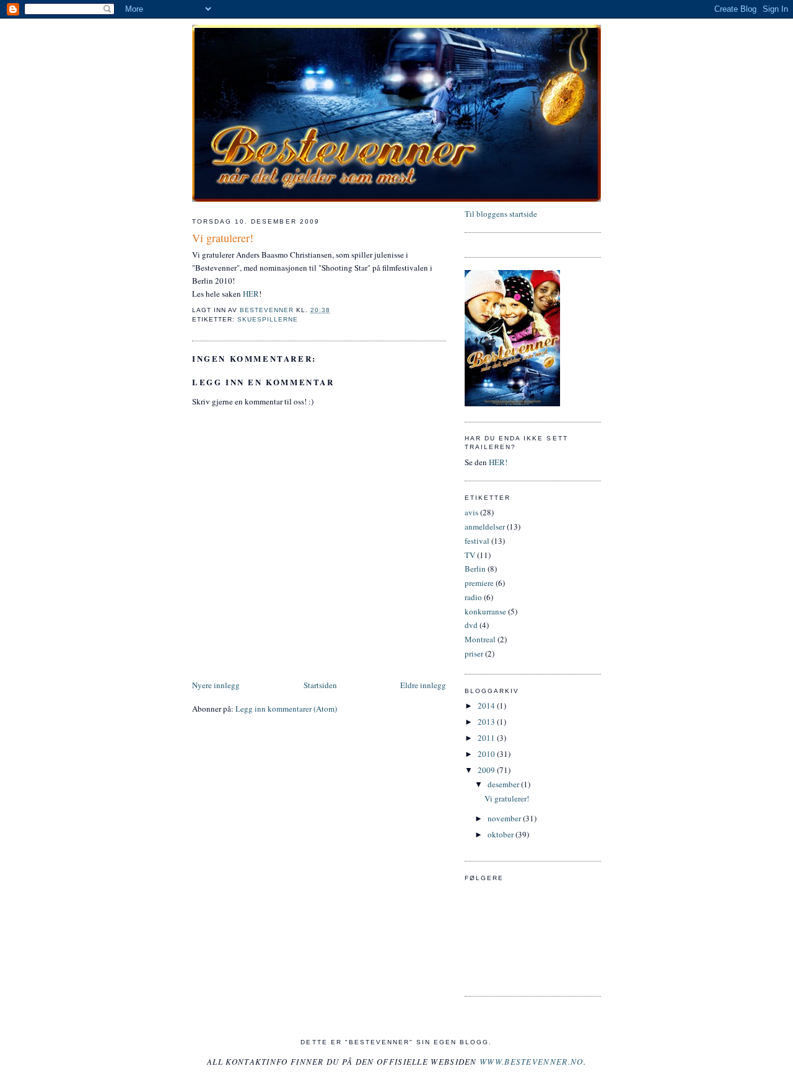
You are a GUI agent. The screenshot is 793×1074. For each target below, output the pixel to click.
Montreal (480, 639)
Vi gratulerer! (506, 798)
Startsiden (320, 685)
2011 (487, 737)
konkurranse (485, 611)
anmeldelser (485, 526)
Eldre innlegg (423, 685)
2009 (487, 769)
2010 (487, 753)
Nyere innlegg (216, 685)
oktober (501, 834)
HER (251, 293)
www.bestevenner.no (531, 1061)
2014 (487, 705)
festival (477, 540)
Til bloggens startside (501, 213)
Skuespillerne (267, 319)
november (505, 818)
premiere (479, 582)
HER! (498, 462)
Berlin (475, 568)
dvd (471, 625)
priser (474, 653)
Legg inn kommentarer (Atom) (286, 708)
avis (471, 512)
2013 (487, 721)
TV (470, 555)
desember (504, 784)
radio (473, 597)
